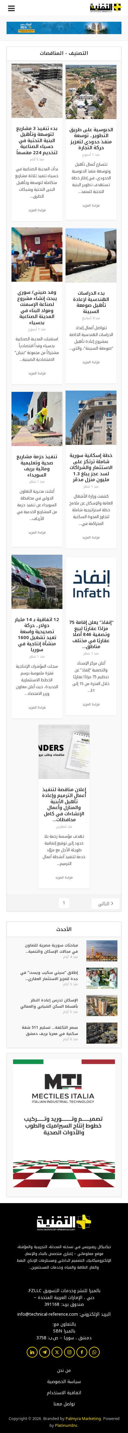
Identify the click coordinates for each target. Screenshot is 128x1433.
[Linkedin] (32, 1352)
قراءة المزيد (37, 210)
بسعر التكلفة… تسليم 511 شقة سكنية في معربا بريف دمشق (50, 1030)
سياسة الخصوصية (64, 1381)
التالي (103, 904)
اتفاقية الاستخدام (64, 1393)
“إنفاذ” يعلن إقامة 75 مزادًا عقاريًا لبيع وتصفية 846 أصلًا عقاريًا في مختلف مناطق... (91, 634)
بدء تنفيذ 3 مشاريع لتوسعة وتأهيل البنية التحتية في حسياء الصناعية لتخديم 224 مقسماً (36, 140)
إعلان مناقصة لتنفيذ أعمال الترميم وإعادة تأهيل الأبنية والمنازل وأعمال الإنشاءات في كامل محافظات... (64, 804)
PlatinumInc (66, 1425)
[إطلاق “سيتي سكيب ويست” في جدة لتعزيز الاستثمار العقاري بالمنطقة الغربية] (101, 978)
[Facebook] (81, 1352)
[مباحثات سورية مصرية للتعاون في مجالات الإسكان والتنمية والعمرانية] (101, 950)
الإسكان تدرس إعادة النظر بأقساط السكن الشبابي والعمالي (49, 1003)
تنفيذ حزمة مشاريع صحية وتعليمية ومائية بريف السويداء (36, 465)
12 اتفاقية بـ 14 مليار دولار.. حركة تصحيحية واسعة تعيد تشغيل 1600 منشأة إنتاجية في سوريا (37, 634)
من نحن (64, 1370)
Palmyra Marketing (83, 1418)
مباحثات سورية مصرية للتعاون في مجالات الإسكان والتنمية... (51, 948)
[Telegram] (44, 1352)
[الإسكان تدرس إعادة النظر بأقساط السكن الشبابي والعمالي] (101, 1005)
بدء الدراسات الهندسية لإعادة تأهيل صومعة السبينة (91, 302)
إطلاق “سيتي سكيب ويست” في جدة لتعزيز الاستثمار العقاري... (49, 976)
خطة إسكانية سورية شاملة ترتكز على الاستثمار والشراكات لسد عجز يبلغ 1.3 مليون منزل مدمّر (91, 467)
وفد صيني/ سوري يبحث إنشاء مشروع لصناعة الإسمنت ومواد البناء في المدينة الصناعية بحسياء (37, 307)
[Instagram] (69, 1352)
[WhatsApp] (94, 1352)
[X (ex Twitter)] (57, 1352)
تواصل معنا (64, 1404)
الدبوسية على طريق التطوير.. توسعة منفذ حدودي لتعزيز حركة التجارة (91, 138)
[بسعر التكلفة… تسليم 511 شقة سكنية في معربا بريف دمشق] (101, 1033)
